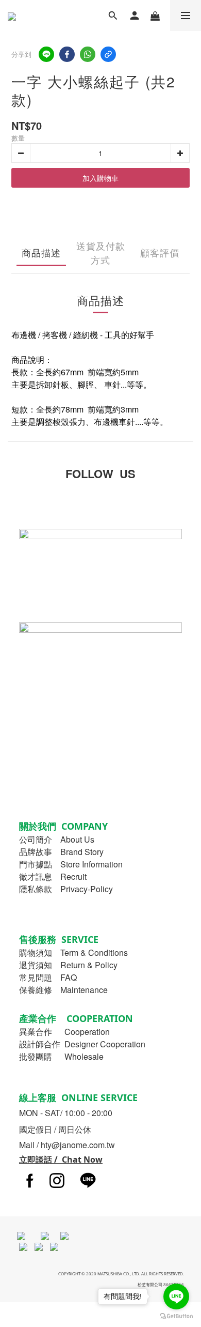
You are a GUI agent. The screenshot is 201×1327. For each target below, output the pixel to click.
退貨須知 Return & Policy (68, 965)
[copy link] (108, 54)
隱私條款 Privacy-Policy (66, 889)
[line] (46, 54)
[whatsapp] (87, 54)
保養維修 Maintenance (63, 990)
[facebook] (67, 54)
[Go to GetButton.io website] (176, 1316)
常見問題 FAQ (48, 977)
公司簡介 (35, 839)
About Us (77, 839)
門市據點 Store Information (71, 864)
